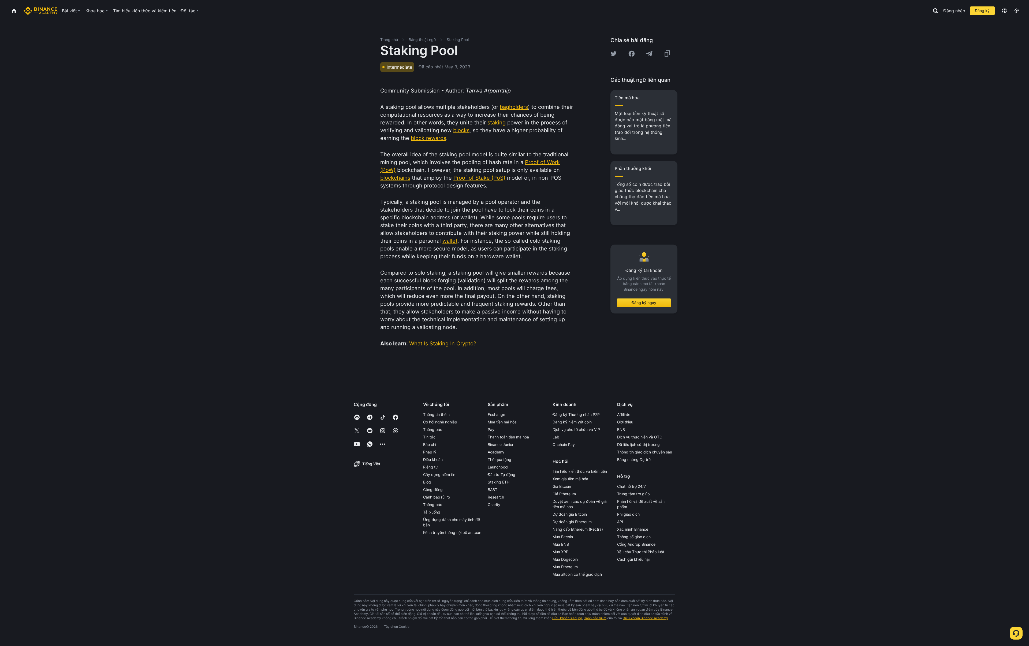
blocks (461, 130)
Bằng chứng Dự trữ (634, 459)
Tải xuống (431, 512)
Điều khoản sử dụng (567, 618)
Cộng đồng (433, 489)
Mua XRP (560, 551)
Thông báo (432, 429)
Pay (491, 429)
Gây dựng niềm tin (439, 474)
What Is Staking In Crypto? (442, 343)
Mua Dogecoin (565, 559)
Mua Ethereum (565, 566)
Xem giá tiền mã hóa (570, 479)
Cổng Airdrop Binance (636, 544)
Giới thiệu (625, 422)
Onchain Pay (564, 444)
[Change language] (1004, 11)
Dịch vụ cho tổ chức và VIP (576, 429)
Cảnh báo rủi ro (436, 497)
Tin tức (429, 437)
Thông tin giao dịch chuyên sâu (644, 452)
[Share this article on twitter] (613, 53)
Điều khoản (433, 459)
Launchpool (498, 467)
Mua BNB (561, 544)
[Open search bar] (934, 11)
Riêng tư (430, 467)
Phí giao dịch (628, 514)
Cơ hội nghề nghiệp (440, 422)
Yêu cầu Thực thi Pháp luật (640, 551)
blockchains (395, 178)
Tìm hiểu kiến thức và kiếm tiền (580, 471)
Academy (496, 452)
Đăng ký (982, 10)
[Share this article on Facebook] (631, 53)
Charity (494, 504)
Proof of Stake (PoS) (479, 178)
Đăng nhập (954, 10)
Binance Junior (500, 444)
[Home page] (41, 10)
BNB (621, 429)
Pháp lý (429, 452)
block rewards (428, 138)
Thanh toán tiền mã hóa (508, 437)
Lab (556, 437)
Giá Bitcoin (562, 486)
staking (496, 122)
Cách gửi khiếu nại (633, 559)
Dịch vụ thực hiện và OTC (639, 437)
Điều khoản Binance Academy (645, 618)
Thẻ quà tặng (499, 459)
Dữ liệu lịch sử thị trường (638, 444)
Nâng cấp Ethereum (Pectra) (578, 529)
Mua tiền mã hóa (502, 422)
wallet (449, 241)
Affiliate (623, 414)
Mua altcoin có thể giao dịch (577, 574)
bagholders (514, 107)
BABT (492, 489)
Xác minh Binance (632, 529)
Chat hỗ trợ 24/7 (631, 486)
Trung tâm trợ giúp (633, 494)
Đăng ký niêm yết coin (572, 422)
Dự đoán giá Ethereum (572, 521)
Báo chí (429, 444)
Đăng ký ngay (644, 302)
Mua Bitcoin (563, 536)
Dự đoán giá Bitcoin (570, 514)
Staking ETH (498, 482)
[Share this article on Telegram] (649, 53)
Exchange (496, 414)
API (620, 521)
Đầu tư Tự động (501, 474)
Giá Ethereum (564, 494)
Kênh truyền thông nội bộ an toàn (452, 532)
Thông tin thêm (436, 414)
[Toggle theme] (1017, 10)
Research (496, 497)
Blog (427, 482)
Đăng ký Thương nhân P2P (576, 414)
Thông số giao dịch (634, 536)
